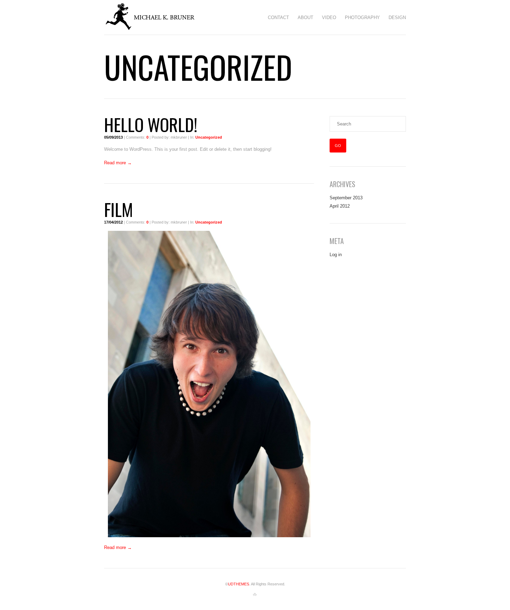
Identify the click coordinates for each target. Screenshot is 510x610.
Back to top (255, 595)
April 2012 (340, 206)
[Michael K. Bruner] (156, 17)
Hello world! (150, 124)
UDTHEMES (238, 584)
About (305, 17)
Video (329, 17)
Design (397, 17)
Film (118, 209)
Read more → (118, 162)
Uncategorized (208, 137)
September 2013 (346, 197)
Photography (362, 17)
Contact (278, 17)
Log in (336, 254)
